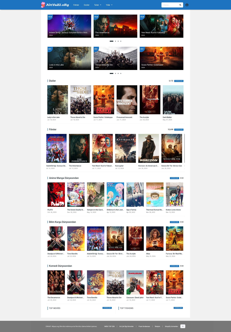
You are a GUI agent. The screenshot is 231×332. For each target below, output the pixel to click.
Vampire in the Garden (96, 210)
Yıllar (108, 5)
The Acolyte (121, 117)
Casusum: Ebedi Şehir (135, 298)
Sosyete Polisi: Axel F (171, 166)
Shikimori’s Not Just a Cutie (117, 210)
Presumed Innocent (101, 117)
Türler (96, 5)
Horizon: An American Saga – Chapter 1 (132, 166)
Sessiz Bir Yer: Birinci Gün (150, 166)
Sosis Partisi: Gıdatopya (80, 117)
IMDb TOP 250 (109, 326)
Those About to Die (55, 117)
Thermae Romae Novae (155, 210)
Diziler (86, 5)
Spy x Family (131, 210)
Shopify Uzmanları (171, 326)
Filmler (76, 5)
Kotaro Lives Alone (173, 210)
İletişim (157, 326)
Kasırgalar (98, 166)
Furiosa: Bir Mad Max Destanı (177, 254)
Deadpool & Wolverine (56, 254)
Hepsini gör (179, 81)
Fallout (165, 117)
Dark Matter (144, 117)
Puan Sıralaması (144, 326)
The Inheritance (54, 166)
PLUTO (50, 210)
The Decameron (54, 298)
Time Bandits (72, 254)
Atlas (148, 254)
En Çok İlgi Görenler (126, 326)
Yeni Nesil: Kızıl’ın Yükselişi (81, 166)
